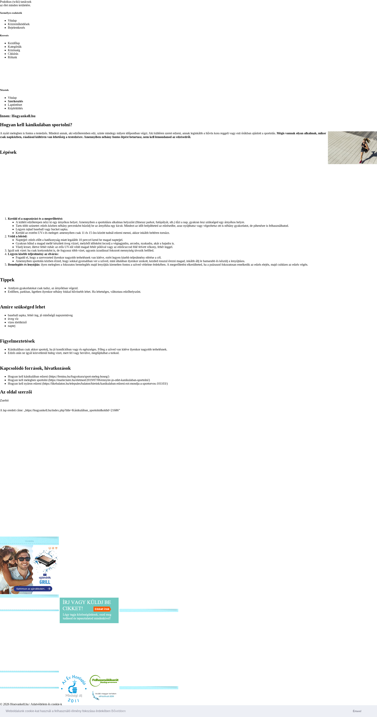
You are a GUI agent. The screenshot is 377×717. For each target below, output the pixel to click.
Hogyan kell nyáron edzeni (24, 383)
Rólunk (12, 57)
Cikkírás (13, 53)
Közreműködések (19, 24)
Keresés (4, 35)
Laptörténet (15, 104)
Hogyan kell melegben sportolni (28, 380)
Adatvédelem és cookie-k (46, 704)
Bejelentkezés (16, 27)
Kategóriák (15, 46)
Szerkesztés (15, 101)
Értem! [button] (357, 711)
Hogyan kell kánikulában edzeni (28, 376)
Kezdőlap (14, 43)
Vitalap (12, 20)
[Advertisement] (95, 71)
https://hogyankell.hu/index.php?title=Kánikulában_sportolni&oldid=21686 (72, 410)
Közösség (14, 50)
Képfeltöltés (15, 108)
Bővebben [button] (118, 711)
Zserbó (4, 400)
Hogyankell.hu (19, 704)
